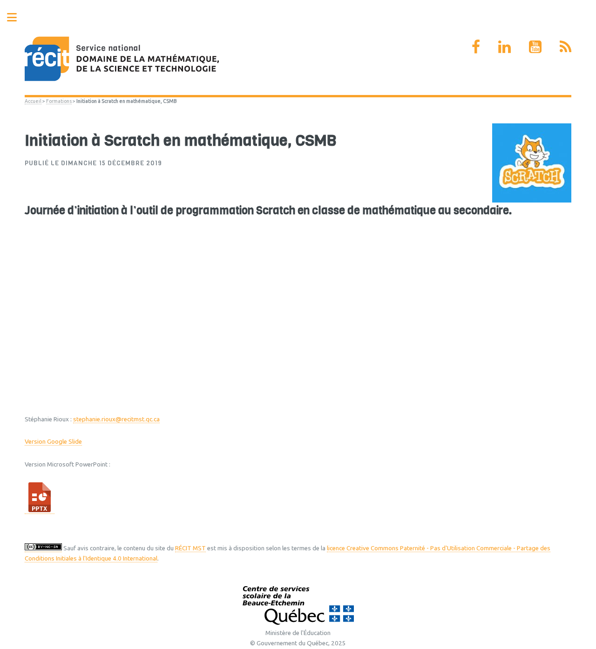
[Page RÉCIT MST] (476, 46)
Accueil (33, 101)
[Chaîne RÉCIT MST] (535, 46)
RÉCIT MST (190, 548)
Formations (59, 101)
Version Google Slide (53, 441)
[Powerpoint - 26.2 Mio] (39, 510)
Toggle (17, 17)
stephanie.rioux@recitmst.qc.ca (116, 419)
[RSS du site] (565, 46)
